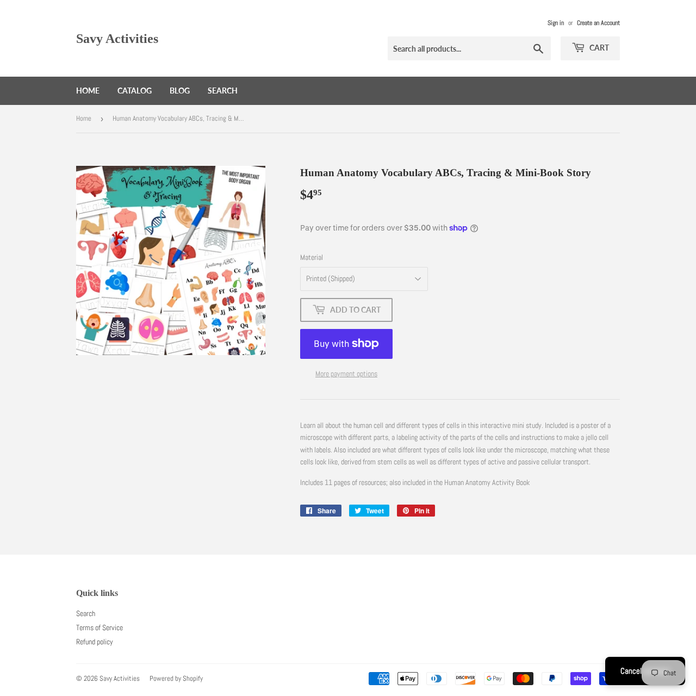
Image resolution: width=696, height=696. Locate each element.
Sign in (556, 22)
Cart (598, 47)
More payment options (346, 373)
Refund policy (94, 642)
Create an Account (598, 22)
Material (311, 257)
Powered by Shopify (176, 678)
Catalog (134, 90)
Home (88, 90)
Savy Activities (117, 38)
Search (223, 90)
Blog (180, 90)
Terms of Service (99, 627)
